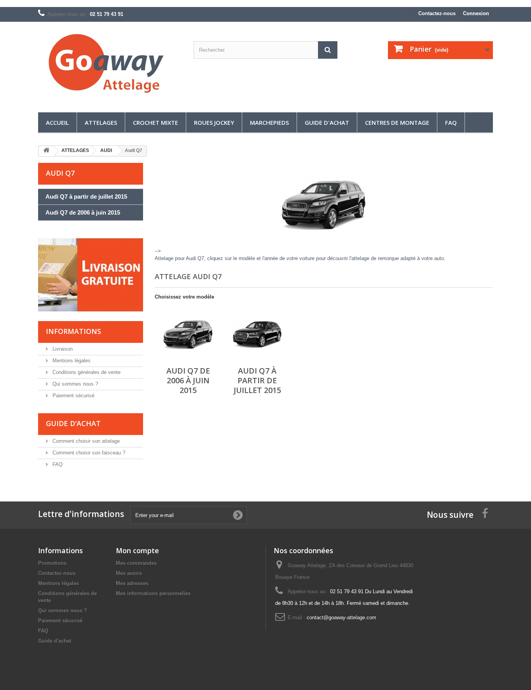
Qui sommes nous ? (74, 384)
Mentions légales (71, 360)
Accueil (57, 122)
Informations (73, 331)
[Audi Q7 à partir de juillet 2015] (257, 334)
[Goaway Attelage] (110, 65)
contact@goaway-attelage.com (341, 617)
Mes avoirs (129, 573)
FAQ (451, 122)
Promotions (52, 563)
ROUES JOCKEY (214, 122)
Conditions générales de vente (86, 372)
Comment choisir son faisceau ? (88, 453)
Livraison (62, 349)
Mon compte (137, 550)
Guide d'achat (327, 122)
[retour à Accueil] (46, 151)
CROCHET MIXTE (155, 122)
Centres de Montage (397, 122)
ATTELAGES (101, 122)
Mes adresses (132, 583)
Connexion (476, 13)
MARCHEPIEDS (269, 122)
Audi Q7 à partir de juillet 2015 (86, 196)
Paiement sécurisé (72, 395)
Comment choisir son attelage (85, 441)
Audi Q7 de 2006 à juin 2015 (82, 212)
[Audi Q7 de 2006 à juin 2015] (188, 334)
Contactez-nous (437, 13)
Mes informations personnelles (153, 593)
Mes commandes (136, 563)
